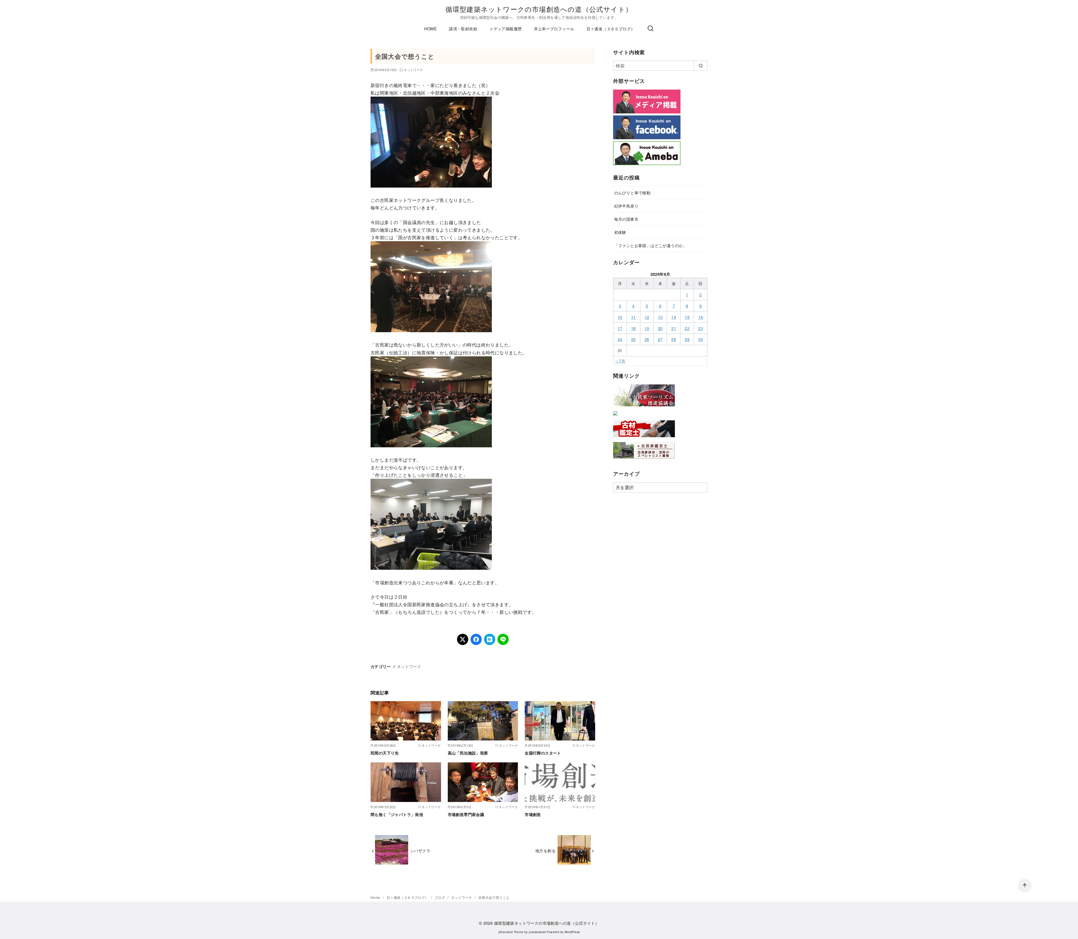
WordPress (572, 932)
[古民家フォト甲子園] (615, 416)
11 (633, 317)
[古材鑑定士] (644, 438)
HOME (430, 28)
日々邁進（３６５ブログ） (610, 28)
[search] (700, 66)
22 (687, 328)
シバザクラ (420, 850)
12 (647, 317)
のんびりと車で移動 (632, 192)
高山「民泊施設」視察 (468, 753)
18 (633, 328)
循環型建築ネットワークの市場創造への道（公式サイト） (539, 9)
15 (687, 317)
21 (673, 328)
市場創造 (533, 814)
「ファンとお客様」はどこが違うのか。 (650, 245)
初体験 (620, 232)
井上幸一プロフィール (554, 28)
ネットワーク (413, 69)
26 (647, 339)
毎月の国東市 (626, 219)
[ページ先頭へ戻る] (1024, 885)
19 (647, 328)
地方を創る (545, 850)
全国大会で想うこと (494, 897)
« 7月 (620, 361)
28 (673, 339)
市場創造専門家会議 (466, 814)
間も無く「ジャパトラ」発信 (397, 814)
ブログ (440, 897)
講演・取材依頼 (463, 28)
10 (620, 317)
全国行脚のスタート (543, 753)
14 (673, 317)
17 (620, 328)
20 (660, 328)
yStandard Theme (511, 932)
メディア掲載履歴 (505, 28)
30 (700, 339)
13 (660, 317)
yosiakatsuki (537, 932)
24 (620, 339)
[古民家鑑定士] (644, 460)
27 (660, 339)
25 (633, 339)
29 (687, 339)
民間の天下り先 (385, 753)
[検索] (650, 28)
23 (700, 328)
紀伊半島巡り (626, 206)
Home (376, 897)
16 (700, 317)
